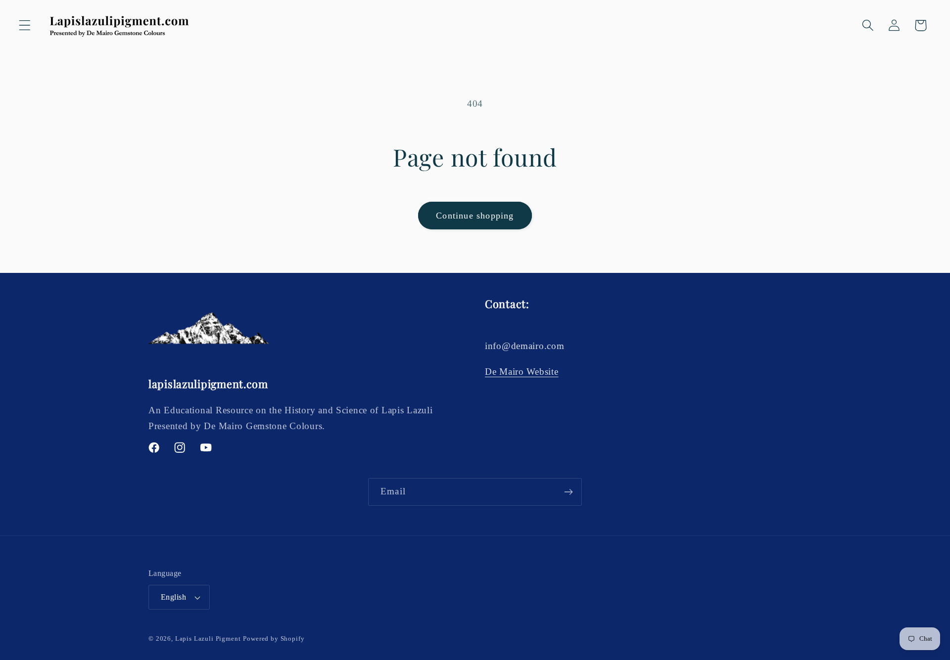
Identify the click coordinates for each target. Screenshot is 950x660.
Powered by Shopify (273, 638)
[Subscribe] (568, 492)
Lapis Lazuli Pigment (208, 638)
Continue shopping (475, 215)
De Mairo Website (522, 371)
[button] (25, 25)
